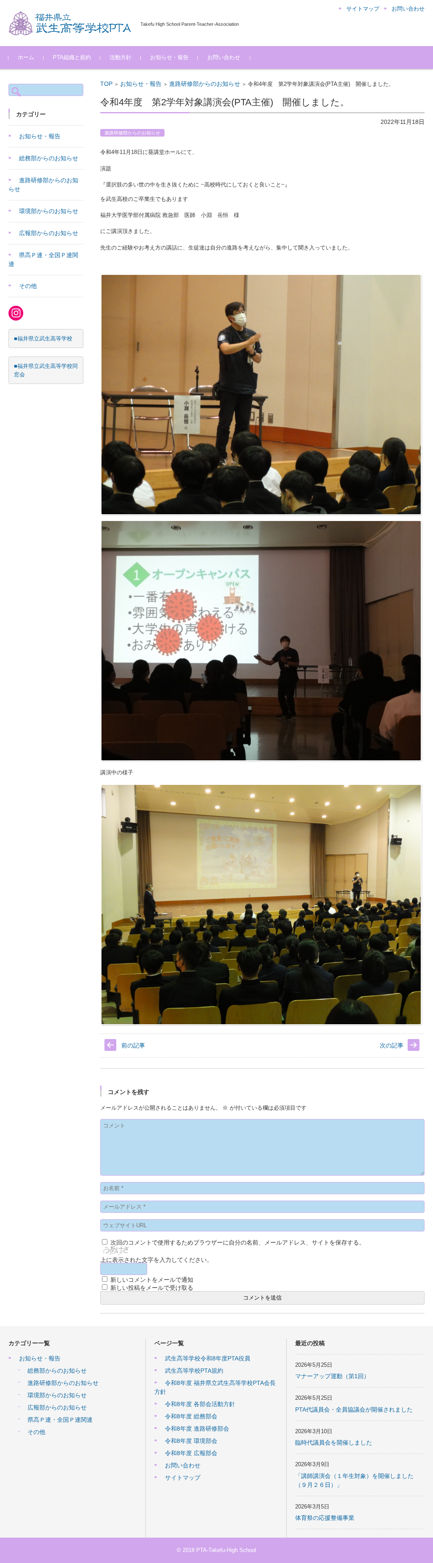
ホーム (26, 57)
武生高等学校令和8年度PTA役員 (207, 1358)
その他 (28, 285)
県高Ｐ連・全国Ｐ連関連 (60, 1419)
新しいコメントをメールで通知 (151, 1279)
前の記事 (133, 1045)
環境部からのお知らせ (48, 211)
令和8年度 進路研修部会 (197, 1428)
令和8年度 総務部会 (191, 1416)
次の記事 (391, 1045)
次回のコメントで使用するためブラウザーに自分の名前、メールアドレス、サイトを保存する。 (237, 1242)
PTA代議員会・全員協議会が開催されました (354, 1409)
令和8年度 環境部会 (191, 1440)
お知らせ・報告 (169, 57)
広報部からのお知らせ (48, 233)
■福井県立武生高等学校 (43, 338)
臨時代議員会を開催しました (333, 1442)
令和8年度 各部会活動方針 (200, 1404)
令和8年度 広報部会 (191, 1453)
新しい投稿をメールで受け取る (151, 1287)
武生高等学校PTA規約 (194, 1370)
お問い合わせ (223, 57)
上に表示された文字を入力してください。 (156, 1259)
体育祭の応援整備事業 (324, 1517)
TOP (106, 83)
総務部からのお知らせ (48, 158)
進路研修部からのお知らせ (204, 83)
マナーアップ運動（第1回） (332, 1376)
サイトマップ (182, 1477)
